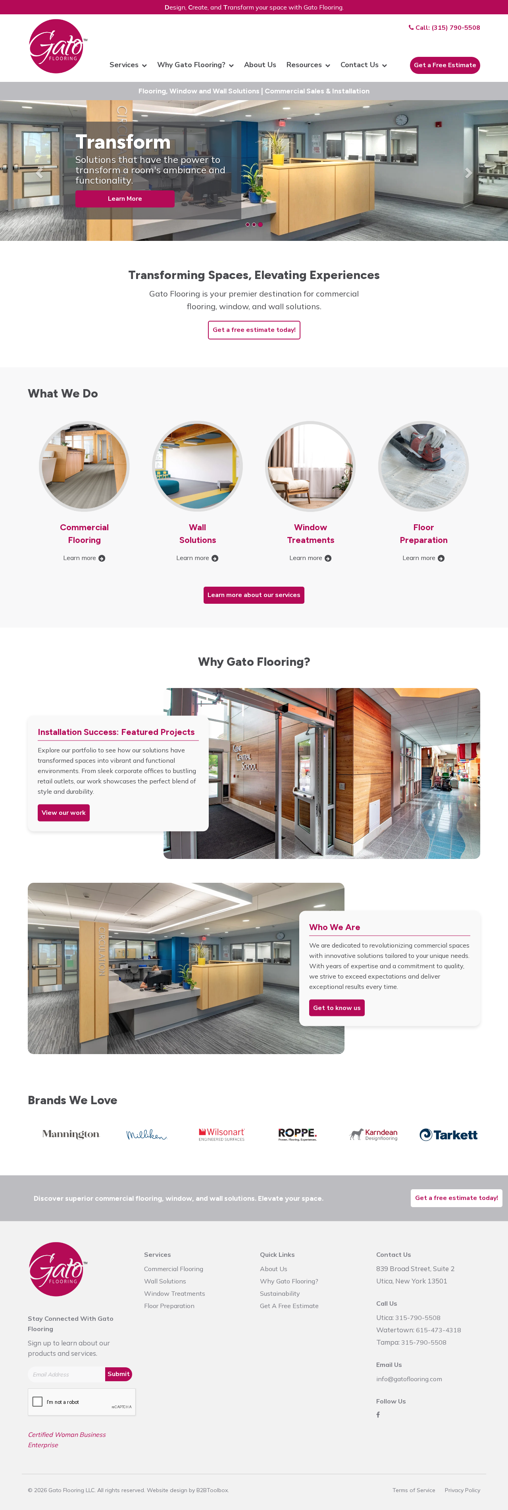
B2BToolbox (212, 1490)
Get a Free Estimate (445, 65)
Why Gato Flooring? (289, 1281)
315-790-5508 (418, 1318)
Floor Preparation (169, 1306)
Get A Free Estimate (289, 1306)
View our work (64, 812)
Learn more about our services (254, 595)
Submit (119, 1374)
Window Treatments (174, 1293)
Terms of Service (414, 1490)
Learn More (125, 198)
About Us (273, 1269)
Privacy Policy (462, 1490)
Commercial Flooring (173, 1269)
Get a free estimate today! (254, 330)
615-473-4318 (438, 1330)
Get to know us (337, 1007)
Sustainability (280, 1293)
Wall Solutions (165, 1281)
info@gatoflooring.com (409, 1379)
